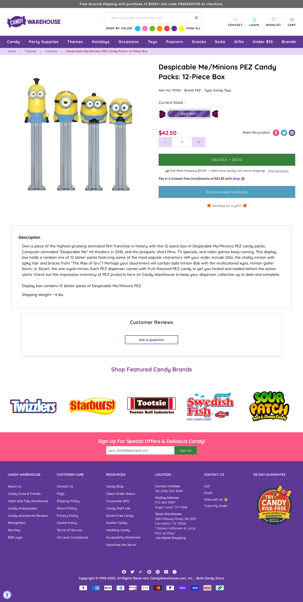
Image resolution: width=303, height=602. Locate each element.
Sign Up (185, 450)
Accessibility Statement (123, 537)
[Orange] (159, 28)
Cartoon (51, 51)
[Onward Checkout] (274, 505)
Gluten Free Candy (120, 515)
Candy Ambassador (22, 508)
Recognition (17, 523)
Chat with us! (214, 499)
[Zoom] (80, 134)
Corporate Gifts (117, 501)
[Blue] (137, 28)
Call (207, 486)
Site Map (14, 530)
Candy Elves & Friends (24, 493)
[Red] (167, 28)
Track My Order (216, 506)
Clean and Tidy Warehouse (28, 501)
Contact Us (65, 486)
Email (208, 493)
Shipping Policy (68, 501)
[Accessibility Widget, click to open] (7, 595)
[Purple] (174, 28)
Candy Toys (222, 90)
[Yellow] (181, 28)
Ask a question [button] (151, 340)
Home (12, 51)
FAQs (61, 493)
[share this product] (276, 132)
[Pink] (145, 28)
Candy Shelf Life (118, 508)
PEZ (198, 90)
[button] (13, 42)
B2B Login (15, 537)
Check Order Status (120, 493)
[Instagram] (158, 572)
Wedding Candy (118, 530)
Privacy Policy (67, 515)
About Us (14, 486)
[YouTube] (166, 572)
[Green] (152, 28)
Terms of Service (69, 530)
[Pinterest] (149, 572)
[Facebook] (124, 572)
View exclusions (278, 170)
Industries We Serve (121, 545)
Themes (31, 51)
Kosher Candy (116, 523)
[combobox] (153, 18)
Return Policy (67, 508)
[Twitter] (132, 572)
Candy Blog (114, 486)
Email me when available (227, 192)
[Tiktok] (141, 572)
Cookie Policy (67, 523)
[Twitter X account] (175, 572)
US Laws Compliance (72, 537)
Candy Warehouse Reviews (28, 515)
